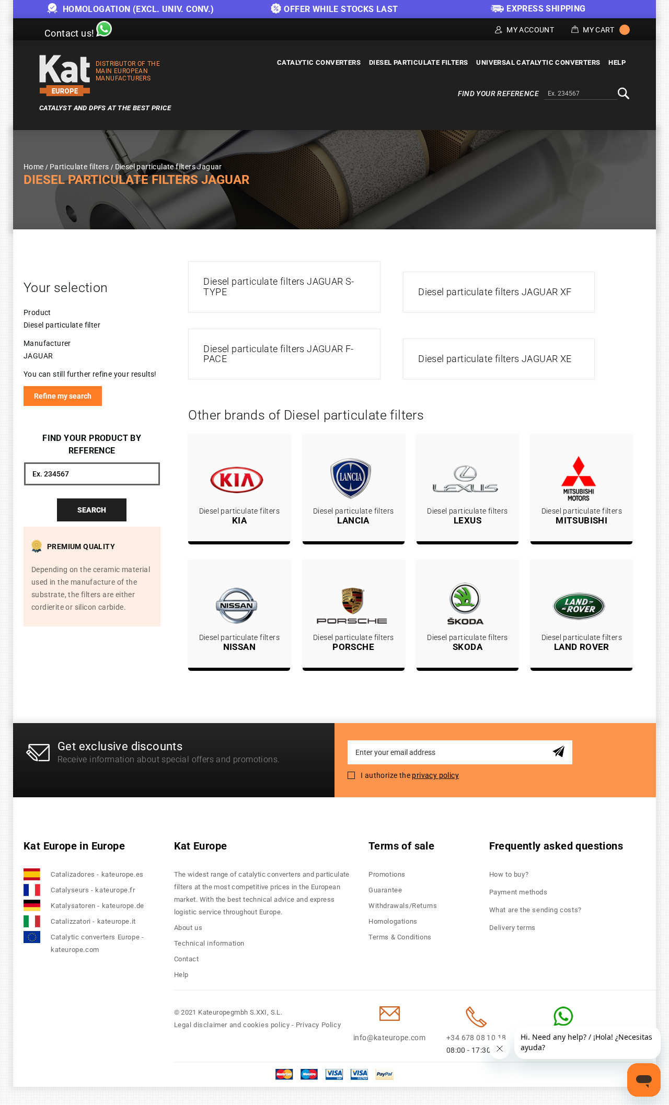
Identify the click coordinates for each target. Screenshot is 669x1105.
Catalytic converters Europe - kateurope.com (97, 943)
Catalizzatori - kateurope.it (93, 921)
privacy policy (435, 775)
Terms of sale (401, 846)
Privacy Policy (318, 1025)
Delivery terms (512, 928)
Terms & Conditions (400, 937)
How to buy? (509, 874)
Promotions (387, 874)
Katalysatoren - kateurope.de (97, 906)
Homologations (393, 921)
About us (188, 928)
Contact (186, 959)
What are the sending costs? (535, 910)
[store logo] (64, 75)
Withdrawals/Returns (402, 906)
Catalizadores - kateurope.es (97, 874)
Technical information (209, 943)
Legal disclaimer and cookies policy (232, 1025)
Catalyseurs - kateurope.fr (93, 890)
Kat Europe (200, 846)
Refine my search (62, 396)
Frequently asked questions (556, 846)
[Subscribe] (560, 752)
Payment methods (518, 892)
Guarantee (385, 890)
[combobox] (580, 94)
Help (181, 975)
